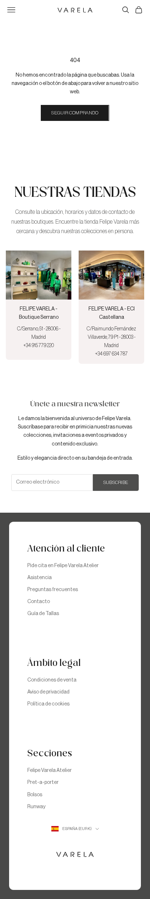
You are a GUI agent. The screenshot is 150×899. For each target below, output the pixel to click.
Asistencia (39, 577)
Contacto (38, 601)
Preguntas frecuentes (52, 589)
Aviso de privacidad (48, 692)
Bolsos (34, 794)
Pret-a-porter (43, 782)
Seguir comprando (74, 112)
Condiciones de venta (51, 680)
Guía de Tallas (43, 613)
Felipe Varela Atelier (49, 770)
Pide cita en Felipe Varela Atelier (63, 565)
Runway (36, 806)
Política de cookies (48, 704)
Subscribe (116, 482)
